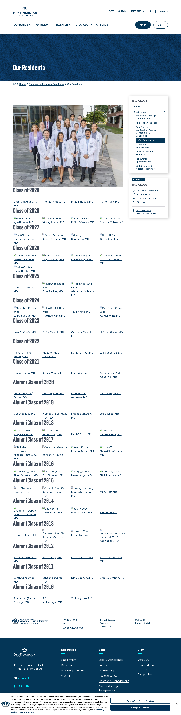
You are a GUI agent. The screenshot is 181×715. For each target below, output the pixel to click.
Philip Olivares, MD (82, 222)
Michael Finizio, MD (54, 201)
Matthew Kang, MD (53, 315)
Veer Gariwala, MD (25, 332)
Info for (136, 11)
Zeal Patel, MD (108, 512)
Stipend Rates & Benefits (144, 153)
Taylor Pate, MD (80, 311)
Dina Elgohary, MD (82, 577)
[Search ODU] (150, 11)
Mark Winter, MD (81, 373)
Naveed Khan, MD (82, 557)
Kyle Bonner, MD (23, 222)
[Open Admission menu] (51, 25)
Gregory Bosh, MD (25, 535)
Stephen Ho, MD (24, 492)
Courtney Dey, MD (53, 393)
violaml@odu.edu (146, 198)
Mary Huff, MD (108, 492)
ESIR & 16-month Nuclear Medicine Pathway (145, 169)
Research (62, 25)
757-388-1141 (144, 190)
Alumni (122, 11)
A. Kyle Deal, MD (23, 434)
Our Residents (146, 140)
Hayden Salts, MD (24, 373)
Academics (21, 25)
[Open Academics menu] (30, 25)
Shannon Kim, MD (24, 413)
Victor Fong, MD (52, 434)
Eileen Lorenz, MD (82, 535)
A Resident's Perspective (142, 146)
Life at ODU (82, 25)
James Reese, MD (111, 434)
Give (111, 11)
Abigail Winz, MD (110, 315)
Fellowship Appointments (143, 160)
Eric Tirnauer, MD (52, 475)
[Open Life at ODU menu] (91, 25)
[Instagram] (20, 686)
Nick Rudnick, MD (111, 475)
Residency (140, 112)
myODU (164, 11)
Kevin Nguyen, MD (82, 259)
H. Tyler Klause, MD (111, 332)
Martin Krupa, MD (110, 393)
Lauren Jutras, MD (25, 315)
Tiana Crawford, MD (26, 475)
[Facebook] (14, 686)
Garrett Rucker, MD (111, 239)
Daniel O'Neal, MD (82, 352)
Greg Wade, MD (109, 413)
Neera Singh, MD (81, 475)
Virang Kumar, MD (53, 222)
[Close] (177, 704)
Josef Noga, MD (52, 557)
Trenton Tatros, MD (112, 222)
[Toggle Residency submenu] (164, 112)
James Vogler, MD (53, 373)
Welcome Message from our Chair (146, 117)
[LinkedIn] (34, 686)
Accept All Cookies (140, 708)
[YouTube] (27, 686)
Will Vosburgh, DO (111, 352)
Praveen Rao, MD (81, 512)
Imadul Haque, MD (82, 201)
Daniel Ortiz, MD (81, 434)
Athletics (102, 25)
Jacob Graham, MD (54, 239)
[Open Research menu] (70, 25)
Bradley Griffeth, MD (112, 577)
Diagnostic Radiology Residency (46, 84)
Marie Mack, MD (109, 201)
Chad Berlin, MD (52, 512)
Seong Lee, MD (80, 239)
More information (26, 712)
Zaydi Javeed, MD (53, 259)
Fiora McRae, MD (52, 291)
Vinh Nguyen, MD (81, 598)
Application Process (146, 123)
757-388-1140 (144, 194)
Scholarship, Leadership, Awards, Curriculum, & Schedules (146, 131)
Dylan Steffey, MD (24, 271)
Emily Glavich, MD (53, 332)
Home (22, 84)
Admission (42, 25)
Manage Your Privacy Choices (140, 701)
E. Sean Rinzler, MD (82, 451)
